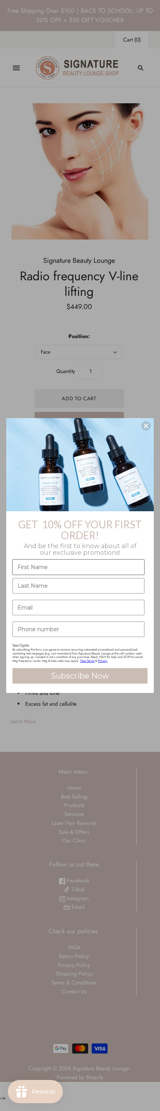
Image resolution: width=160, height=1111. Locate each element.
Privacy (103, 660)
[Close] (146, 426)
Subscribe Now (80, 675)
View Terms (87, 660)
